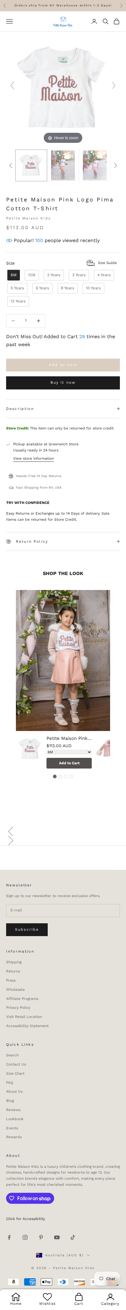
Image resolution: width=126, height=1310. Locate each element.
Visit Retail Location (24, 1017)
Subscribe (27, 929)
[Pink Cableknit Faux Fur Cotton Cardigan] (109, 753)
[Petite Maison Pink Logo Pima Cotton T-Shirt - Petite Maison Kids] (31, 165)
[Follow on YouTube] (57, 1237)
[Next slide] (114, 85)
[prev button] (10, 165)
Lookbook (15, 1119)
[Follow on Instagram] (25, 1237)
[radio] (13, 275)
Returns (13, 971)
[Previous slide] (12, 85)
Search (12, 1055)
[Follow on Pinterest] (41, 1237)
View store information (33, 458)
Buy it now (63, 382)
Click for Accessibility (25, 1219)
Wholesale (15, 989)
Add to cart (63, 365)
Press (11, 980)
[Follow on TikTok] (73, 1237)
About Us (14, 1091)
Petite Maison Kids (28, 218)
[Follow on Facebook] (9, 1237)
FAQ (9, 1082)
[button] (63, 831)
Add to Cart (69, 763)
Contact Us (16, 1064)
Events (12, 1128)
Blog (10, 1100)
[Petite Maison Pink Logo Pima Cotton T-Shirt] (30, 753)
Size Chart (15, 1073)
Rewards (14, 1137)
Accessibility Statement (27, 1026)
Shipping (13, 962)
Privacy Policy (18, 1007)
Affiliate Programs (22, 999)
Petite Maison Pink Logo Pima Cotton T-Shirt (69, 738)
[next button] (115, 165)
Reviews (13, 1110)
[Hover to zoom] (63, 88)
